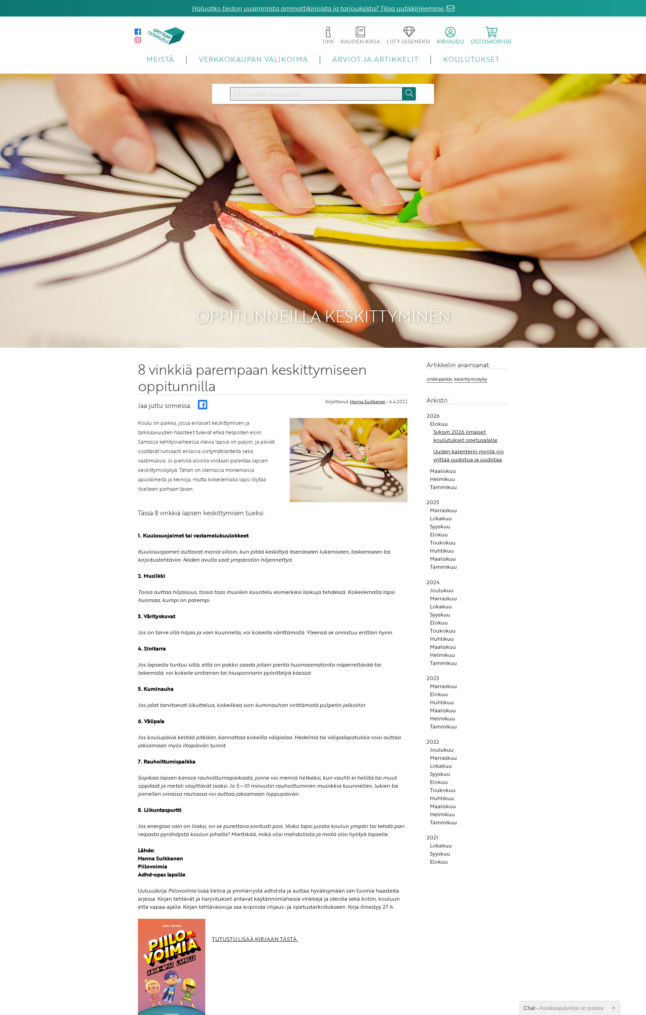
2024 (433, 582)
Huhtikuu (442, 551)
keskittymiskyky (470, 379)
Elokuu (439, 424)
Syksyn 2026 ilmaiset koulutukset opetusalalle (465, 436)
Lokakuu (441, 518)
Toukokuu (443, 542)
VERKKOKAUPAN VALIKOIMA (253, 59)
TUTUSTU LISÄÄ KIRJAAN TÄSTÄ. (255, 939)
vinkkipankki (440, 379)
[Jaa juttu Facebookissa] (202, 404)
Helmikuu (442, 479)
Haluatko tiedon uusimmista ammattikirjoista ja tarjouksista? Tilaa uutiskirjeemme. (318, 8)
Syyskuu (440, 526)
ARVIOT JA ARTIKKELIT (375, 59)
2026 (433, 416)
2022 (433, 742)
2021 (432, 837)
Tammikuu (443, 487)
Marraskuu (443, 510)
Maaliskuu (443, 471)
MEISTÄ (160, 59)
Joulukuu (442, 590)
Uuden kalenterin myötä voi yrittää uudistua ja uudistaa (468, 455)
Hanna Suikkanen (368, 401)
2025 (433, 502)
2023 (433, 678)
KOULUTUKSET (471, 59)
